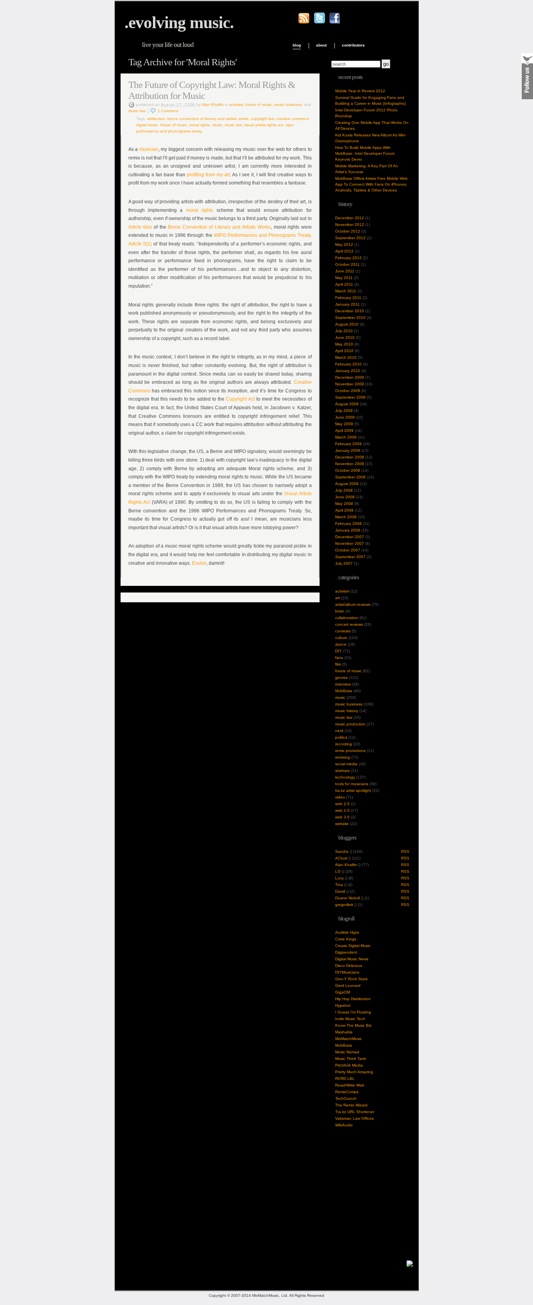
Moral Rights (199, 125)
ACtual (341, 858)
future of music (258, 104)
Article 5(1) (140, 244)
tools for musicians (351, 784)
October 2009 (347, 390)
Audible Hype (347, 932)
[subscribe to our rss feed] (303, 22)
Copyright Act (240, 399)
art (337, 598)
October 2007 (347, 550)
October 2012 (347, 231)
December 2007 (349, 537)
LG (338, 871)
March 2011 (345, 291)
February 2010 (348, 364)
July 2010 (344, 331)
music (217, 125)
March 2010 (346, 357)
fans (339, 657)
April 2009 (344, 430)
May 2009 (344, 424)
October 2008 (347, 470)
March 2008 (346, 517)
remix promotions (350, 750)
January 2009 (347, 450)
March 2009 (346, 437)
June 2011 (344, 271)
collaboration (346, 618)
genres (341, 677)
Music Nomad (347, 1052)
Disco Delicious (348, 965)
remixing (342, 757)
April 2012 (344, 251)
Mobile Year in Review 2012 (360, 91)
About (321, 45)
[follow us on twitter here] (319, 22)
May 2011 (344, 278)
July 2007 (344, 563)
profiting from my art (208, 174)
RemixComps (347, 1092)
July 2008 (344, 490)
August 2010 (347, 324)
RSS (405, 851)
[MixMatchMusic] (410, 1265)
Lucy (339, 878)
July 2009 (344, 410)
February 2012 (348, 258)
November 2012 (349, 224)
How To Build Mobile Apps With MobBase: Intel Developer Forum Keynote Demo (364, 153)
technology (345, 777)
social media (346, 764)
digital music (147, 125)
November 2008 (349, 464)
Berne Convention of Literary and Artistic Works (208, 118)
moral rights (199, 210)
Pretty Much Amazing (354, 1072)
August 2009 (347, 404)
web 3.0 (342, 817)
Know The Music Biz (353, 1025)
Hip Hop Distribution (353, 999)
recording (343, 744)
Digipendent (346, 952)
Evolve (199, 563)
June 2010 (345, 337)
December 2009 (349, 377)
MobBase (343, 691)
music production (350, 724)
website (342, 824)
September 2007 (350, 557)
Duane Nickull (347, 898)
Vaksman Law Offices (354, 1118)
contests (342, 631)
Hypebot (342, 1005)
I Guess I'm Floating (353, 1012)
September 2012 (350, 238)
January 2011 (347, 304)
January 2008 (347, 530)
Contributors (353, 45)
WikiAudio (344, 1125)
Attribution (156, 118)
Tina (339, 885)
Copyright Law (262, 118)
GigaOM (342, 992)
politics (341, 737)
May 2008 (344, 503)
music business (288, 104)
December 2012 (349, 218)
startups (342, 770)
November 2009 (349, 384)
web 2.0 (342, 804)
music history (346, 711)
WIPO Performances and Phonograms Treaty (262, 235)
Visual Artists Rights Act (263, 125)
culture (341, 637)
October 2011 (347, 264)
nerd (339, 731)
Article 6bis (140, 227)
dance (340, 644)
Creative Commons (292, 118)
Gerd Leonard (348, 985)
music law (137, 111)
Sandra (341, 851)
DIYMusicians (347, 972)
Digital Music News (351, 959)
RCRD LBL (345, 1078)
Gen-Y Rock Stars (351, 979)
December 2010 (349, 311)
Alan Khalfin (213, 104)
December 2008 (349, 457)
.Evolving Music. (179, 22)
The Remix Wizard (351, 1105)
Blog (297, 45)
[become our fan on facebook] (334, 22)
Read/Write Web (349, 1085)
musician (148, 149)
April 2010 (344, 351)
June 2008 (345, 497)
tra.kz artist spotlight (353, 790)
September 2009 (350, 397)
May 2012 (344, 244)
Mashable (344, 1032)
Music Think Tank (350, 1058)
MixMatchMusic (348, 1038)
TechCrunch (346, 1098)
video (340, 797)
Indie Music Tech (350, 1019)
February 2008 (348, 523)
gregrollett (344, 904)
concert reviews (349, 624)
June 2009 (345, 417)
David (340, 891)
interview (343, 684)
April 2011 (344, 284)
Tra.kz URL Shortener (354, 1112)
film (338, 664)
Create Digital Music (353, 945)
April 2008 (344, 510)
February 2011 (348, 297)
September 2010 (350, 317)
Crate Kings (345, 939)
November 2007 (349, 543)
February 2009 (348, 444)
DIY (338, 651)
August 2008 (347, 484)
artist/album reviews (352, 604)
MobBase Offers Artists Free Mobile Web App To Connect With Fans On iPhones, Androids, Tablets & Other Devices (371, 184)
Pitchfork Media (349, 1065)
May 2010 (344, 344)
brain (339, 611)
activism (236, 104)
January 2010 (347, 371)
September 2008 (350, 477)
